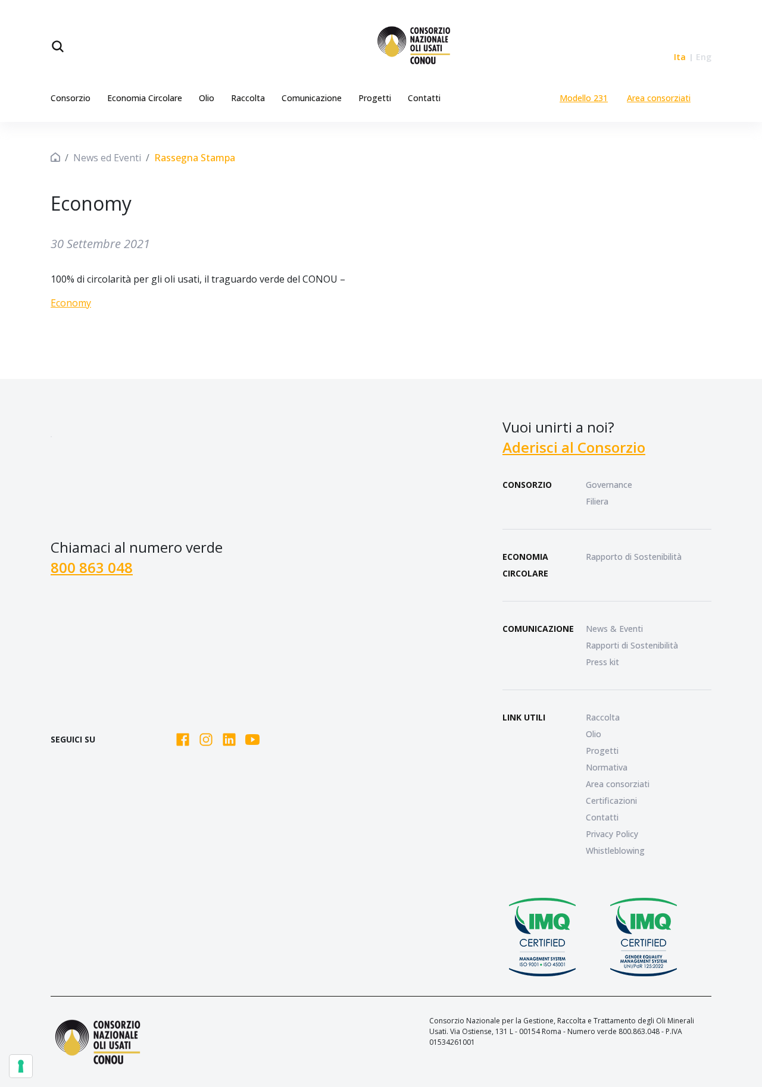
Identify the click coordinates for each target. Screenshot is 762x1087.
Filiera (597, 501)
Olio (206, 98)
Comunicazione (312, 98)
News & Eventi (614, 628)
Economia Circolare (144, 98)
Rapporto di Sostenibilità (634, 556)
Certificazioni (611, 800)
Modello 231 (584, 98)
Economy (71, 302)
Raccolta (248, 98)
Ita (680, 56)
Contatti (424, 98)
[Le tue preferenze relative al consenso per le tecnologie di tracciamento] (21, 1066)
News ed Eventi (107, 157)
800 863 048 (92, 567)
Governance (609, 484)
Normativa (606, 767)
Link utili (523, 717)
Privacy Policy (612, 833)
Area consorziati (659, 98)
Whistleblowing (615, 850)
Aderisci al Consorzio (573, 447)
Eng (703, 56)
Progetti (374, 98)
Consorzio (70, 98)
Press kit (602, 662)
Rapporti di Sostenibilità (632, 645)
